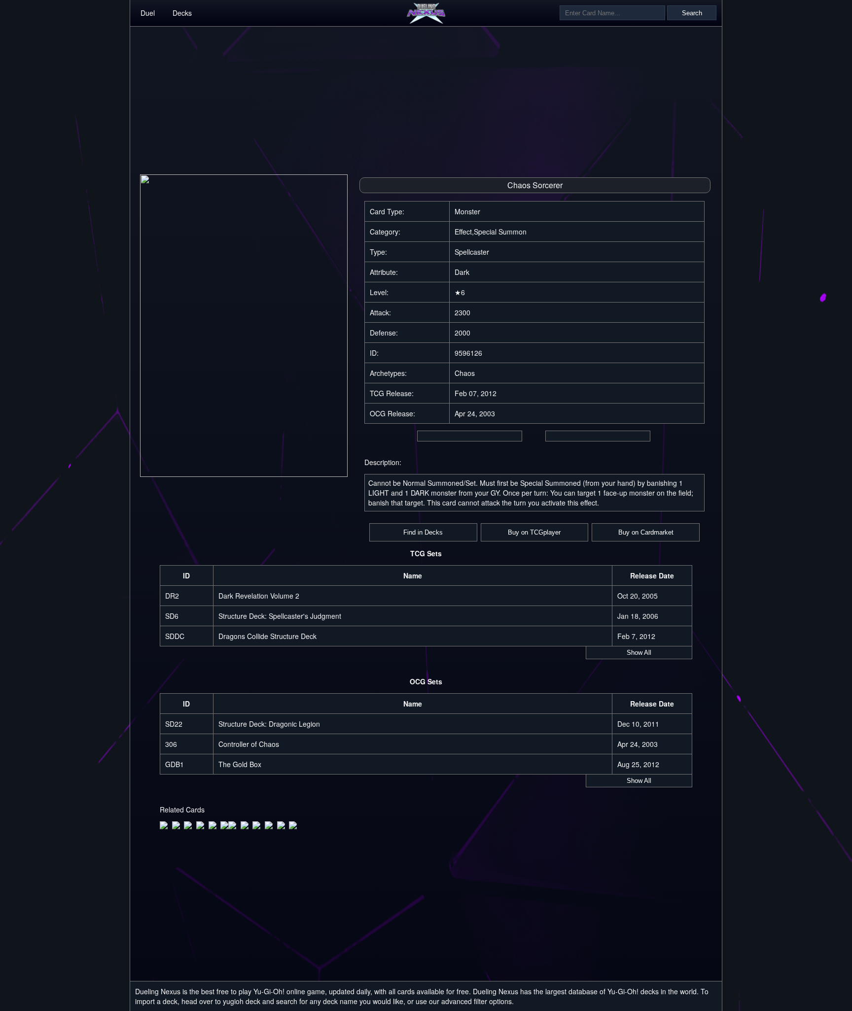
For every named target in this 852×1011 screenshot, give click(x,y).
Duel (148, 13)
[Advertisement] (426, 96)
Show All (639, 652)
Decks (182, 13)
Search (692, 13)
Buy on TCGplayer (534, 532)
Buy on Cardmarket (646, 532)
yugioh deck (241, 1001)
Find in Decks (423, 532)
